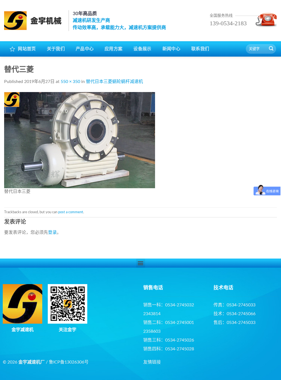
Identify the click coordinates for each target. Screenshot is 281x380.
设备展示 (142, 49)
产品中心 (85, 49)
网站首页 (27, 49)
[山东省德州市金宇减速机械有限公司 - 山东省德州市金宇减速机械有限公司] (34, 20)
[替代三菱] (79, 140)
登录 (52, 232)
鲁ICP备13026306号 (69, 362)
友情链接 (152, 362)
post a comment (70, 212)
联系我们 (200, 49)
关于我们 (56, 49)
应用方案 (113, 49)
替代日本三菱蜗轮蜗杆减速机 (114, 81)
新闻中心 (171, 49)
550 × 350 (70, 81)
